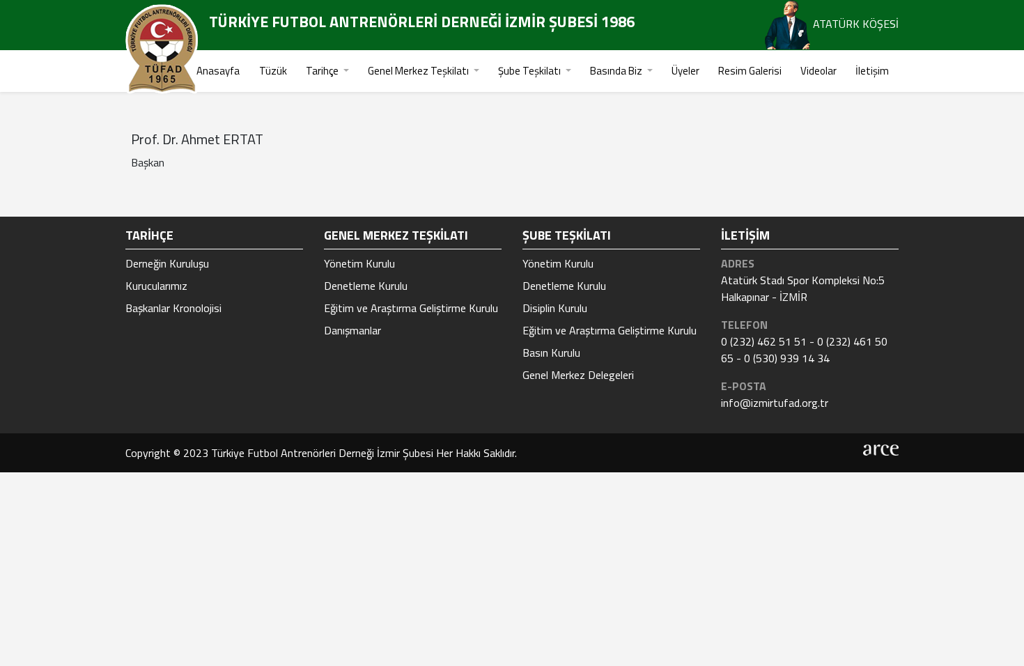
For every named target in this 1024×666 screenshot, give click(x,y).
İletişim (872, 71)
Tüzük (273, 71)
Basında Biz (617, 71)
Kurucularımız (156, 285)
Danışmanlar (352, 330)
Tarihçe (323, 71)
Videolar (818, 71)
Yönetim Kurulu (359, 263)
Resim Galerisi (750, 71)
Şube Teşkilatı (530, 71)
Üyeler (685, 71)
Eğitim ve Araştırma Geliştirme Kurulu (411, 308)
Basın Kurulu (551, 352)
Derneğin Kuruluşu (167, 263)
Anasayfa (218, 71)
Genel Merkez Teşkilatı (419, 71)
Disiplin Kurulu (554, 308)
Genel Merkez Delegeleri (578, 374)
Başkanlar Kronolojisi (173, 308)
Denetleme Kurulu (366, 285)
